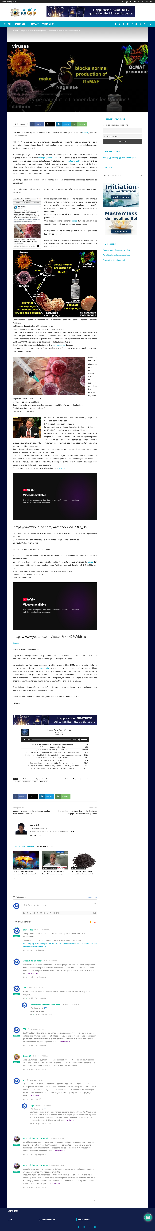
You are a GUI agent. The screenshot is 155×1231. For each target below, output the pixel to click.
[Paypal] (131, 1)
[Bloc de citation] (44, 913)
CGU (10, 1220)
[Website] (147, 1)
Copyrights (13, 1211)
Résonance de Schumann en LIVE (116, 250)
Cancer (85, 132)
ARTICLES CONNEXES (24, 847)
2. (52, 747)
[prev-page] (14, 878)
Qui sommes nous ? (47, 1220)
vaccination (26, 782)
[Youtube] (151, 1)
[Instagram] (127, 1)
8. (52, 763)
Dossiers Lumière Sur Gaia (45, 94)
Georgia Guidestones (47, 158)
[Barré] (34, 913)
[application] (55, 739)
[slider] (84, 739)
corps (74, 221)
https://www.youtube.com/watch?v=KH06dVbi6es (50, 637)
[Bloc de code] (47, 913)
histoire (62, 468)
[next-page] (18, 878)
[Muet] (79, 739)
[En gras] (24, 913)
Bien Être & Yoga (18, 868)
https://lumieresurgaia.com (38, 828)
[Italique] (27, 913)
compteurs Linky (73, 161)
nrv (45, 1109)
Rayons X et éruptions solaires (115, 260)
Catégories (20, 24)
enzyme (52, 779)
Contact (35, 24)
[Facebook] (123, 1)
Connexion (92, 897)
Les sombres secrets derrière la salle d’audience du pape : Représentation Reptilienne (77, 812)
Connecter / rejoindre (9, 2)
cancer (31, 779)
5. (53, 755)
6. (53, 758)
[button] (150, 24)
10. (52, 768)
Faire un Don (48, 24)
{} (54, 913)
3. (52, 750)
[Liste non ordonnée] (41, 913)
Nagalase (76, 779)
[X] (143, 1)
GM (45, 1008)
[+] (57, 913)
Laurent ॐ (19, 105)
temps (90, 562)
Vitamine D (43, 782)
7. (52, 760)
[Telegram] (135, 1)
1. (52, 744)
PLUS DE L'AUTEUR (45, 847)
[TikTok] (139, 1)
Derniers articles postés (38, 31)
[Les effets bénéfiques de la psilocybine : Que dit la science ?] (26, 860)
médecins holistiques (64, 779)
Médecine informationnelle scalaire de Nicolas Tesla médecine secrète (31, 812)
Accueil (7, 24)
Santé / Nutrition (60, 94)
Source (16, 643)
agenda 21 (23, 779)
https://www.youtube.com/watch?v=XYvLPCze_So (50, 527)
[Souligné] (30, 913)
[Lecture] (24, 739)
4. (52, 752)
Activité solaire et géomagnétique (116, 255)
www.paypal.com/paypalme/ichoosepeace (120, 157)
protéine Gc (85, 779)
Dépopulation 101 (41, 779)
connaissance (59, 345)
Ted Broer (17, 782)
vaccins (35, 782)
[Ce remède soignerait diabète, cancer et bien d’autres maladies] (84, 860)
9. (52, 766)
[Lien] (51, 913)
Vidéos (69, 94)
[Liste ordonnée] (37, 913)
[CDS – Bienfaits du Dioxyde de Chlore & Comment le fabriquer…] (55, 860)
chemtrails (44, 668)
